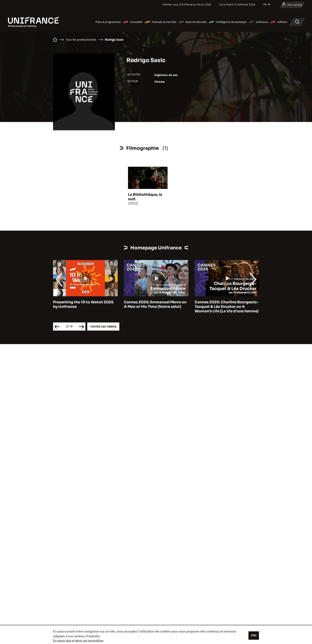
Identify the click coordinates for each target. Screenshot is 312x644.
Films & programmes (108, 22)
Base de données (196, 22)
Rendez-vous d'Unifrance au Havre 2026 (187, 4)
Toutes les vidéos (103, 326)
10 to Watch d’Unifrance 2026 (237, 4)
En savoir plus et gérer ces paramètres (78, 640)
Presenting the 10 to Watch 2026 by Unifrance (83, 304)
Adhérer (282, 22)
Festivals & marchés (164, 22)
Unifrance (262, 22)
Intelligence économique (231, 22)
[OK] (253, 635)
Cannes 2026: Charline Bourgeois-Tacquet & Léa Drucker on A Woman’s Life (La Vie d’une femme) (227, 306)
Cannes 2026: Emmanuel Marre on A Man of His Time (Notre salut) (155, 304)
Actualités (136, 22)
